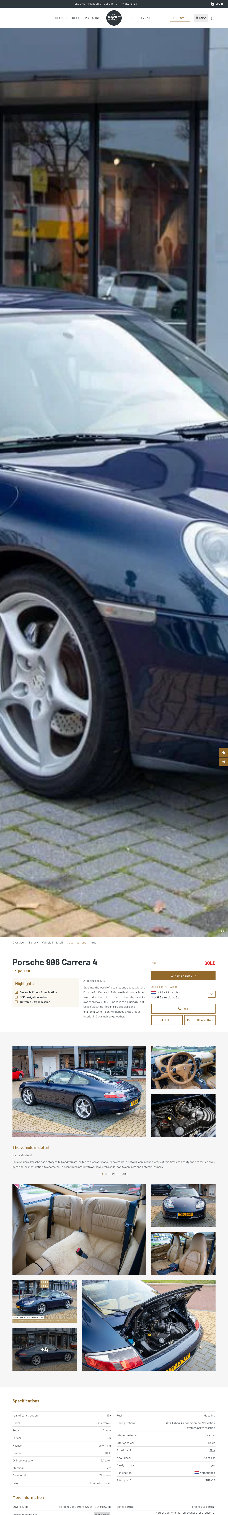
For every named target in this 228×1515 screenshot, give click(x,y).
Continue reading (117, 1173)
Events (147, 17)
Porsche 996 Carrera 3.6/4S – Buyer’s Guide (85, 1506)
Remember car (185, 975)
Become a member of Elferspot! (106, 3)
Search (61, 17)
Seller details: (164, 986)
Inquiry (95, 942)
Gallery (33, 942)
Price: (156, 962)
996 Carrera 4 (103, 1422)
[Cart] (212, 18)
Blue (212, 1450)
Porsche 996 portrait (203, 1506)
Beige (211, 1442)
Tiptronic (105, 1475)
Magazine (92, 17)
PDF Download (201, 1020)
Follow (179, 17)
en (201, 17)
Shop (132, 17)
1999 (108, 1415)
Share (168, 1020)
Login (219, 3)
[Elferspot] (114, 18)
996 (109, 1437)
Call (185, 1008)
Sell (76, 17)
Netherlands (207, 1472)
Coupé (107, 1430)
